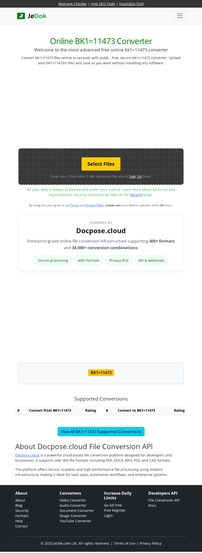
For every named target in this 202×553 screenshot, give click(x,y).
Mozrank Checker (72, 3)
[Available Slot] (131, 3)
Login (108, 515)
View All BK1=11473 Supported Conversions (101, 431)
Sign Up (135, 176)
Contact (21, 526)
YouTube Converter (75, 521)
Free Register (115, 510)
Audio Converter (73, 505)
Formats (22, 515)
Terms (74, 205)
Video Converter (73, 500)
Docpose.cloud (101, 230)
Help (19, 521)
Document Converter (77, 510)
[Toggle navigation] (180, 16)
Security (136, 194)
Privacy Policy (95, 205)
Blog (18, 505)
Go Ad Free (113, 505)
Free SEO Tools (103, 3)
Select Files (101, 164)
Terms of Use (124, 543)
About (20, 500)
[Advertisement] (110, 108)
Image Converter (73, 515)
